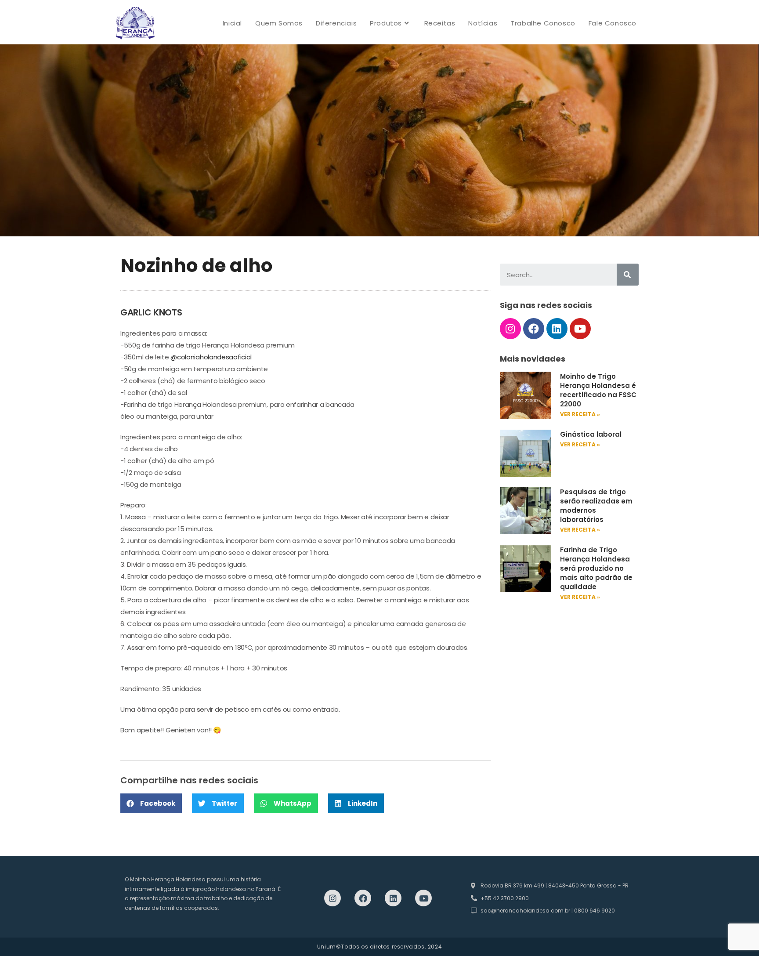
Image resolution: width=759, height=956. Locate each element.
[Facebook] (533, 328)
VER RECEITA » (580, 414)
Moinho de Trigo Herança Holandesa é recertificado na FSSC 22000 (598, 390)
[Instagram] (510, 328)
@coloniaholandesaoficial (211, 357)
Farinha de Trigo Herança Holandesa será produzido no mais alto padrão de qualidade (596, 568)
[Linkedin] (556, 328)
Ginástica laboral (591, 434)
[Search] (628, 275)
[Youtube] (580, 328)
